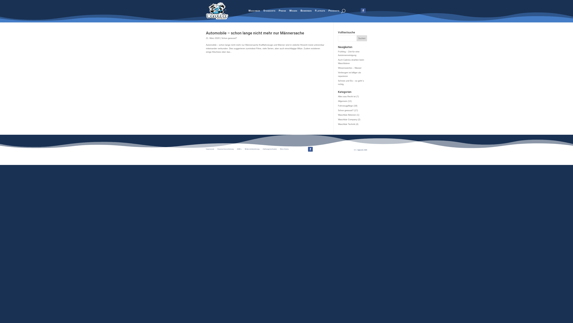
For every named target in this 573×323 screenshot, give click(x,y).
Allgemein (342, 101)
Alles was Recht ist (347, 96)
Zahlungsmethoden (270, 149)
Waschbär (254, 11)
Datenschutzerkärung (226, 149)
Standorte (269, 11)
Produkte (333, 11)
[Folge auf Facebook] (310, 149)
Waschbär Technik (346, 124)
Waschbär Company (347, 119)
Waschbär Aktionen (347, 115)
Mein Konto (284, 149)
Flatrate (320, 11)
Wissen (293, 11)
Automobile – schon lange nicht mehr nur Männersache (255, 33)
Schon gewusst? (229, 38)
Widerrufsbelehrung (252, 149)
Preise (282, 11)
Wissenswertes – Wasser (350, 68)
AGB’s (239, 149)
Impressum (210, 149)
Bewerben (306, 11)
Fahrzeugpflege (345, 106)
